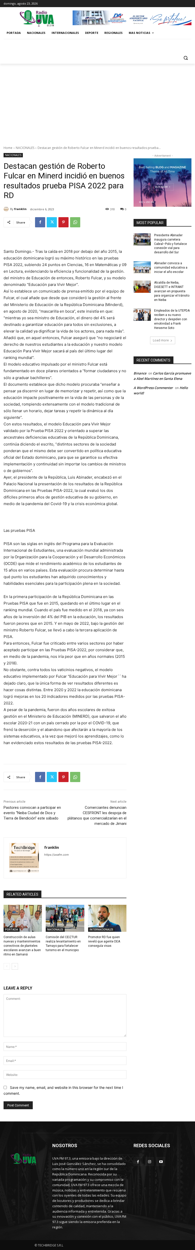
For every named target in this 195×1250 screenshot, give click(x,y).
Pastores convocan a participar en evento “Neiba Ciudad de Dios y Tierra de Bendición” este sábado (32, 813)
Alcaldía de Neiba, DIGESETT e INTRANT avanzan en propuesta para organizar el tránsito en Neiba (171, 291)
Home (8, 148)
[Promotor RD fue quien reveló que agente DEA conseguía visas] (107, 918)
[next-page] (15, 966)
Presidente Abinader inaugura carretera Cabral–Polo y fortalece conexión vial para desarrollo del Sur (170, 243)
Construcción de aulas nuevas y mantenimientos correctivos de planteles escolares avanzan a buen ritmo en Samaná (22, 945)
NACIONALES (25, 148)
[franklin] (7, 209)
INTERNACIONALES (101, 929)
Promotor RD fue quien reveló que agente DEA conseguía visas (104, 941)
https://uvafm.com (56, 854)
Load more (161, 340)
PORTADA (11, 929)
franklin (20, 209)
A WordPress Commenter (153, 387)
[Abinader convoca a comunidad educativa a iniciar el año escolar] (142, 267)
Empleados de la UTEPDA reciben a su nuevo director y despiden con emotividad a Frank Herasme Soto (172, 319)
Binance (140, 373)
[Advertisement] (97, 101)
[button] (185, 58)
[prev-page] (7, 966)
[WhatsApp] (75, 222)
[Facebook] (40, 222)
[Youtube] (160, 1161)
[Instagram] (149, 1161)
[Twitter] (52, 222)
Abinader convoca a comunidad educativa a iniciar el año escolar (170, 267)
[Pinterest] (63, 222)
